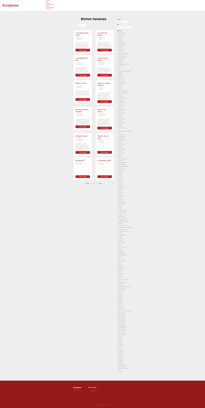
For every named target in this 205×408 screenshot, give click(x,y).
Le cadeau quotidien (122, 218)
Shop (119, 342)
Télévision (120, 353)
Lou (119, 245)
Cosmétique (121, 100)
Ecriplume (11, 5)
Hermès (120, 175)
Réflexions (120, 307)
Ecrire (119, 142)
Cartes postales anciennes (123, 90)
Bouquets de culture (50, 4)
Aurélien (120, 60)
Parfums (120, 277)
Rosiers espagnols (122, 334)
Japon (120, 197)
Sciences (120, 338)
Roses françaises (122, 321)
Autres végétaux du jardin (123, 64)
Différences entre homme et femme (124, 131)
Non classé (121, 273)
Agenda (120, 38)
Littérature (121, 238)
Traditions (120, 360)
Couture (120, 107)
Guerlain (120, 171)
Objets (120, 275)
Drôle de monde (121, 138)
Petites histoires (121, 288)
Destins (120, 126)
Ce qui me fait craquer (122, 92)
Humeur (120, 181)
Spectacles (120, 345)
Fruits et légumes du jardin (123, 166)
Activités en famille (122, 32)
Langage (120, 214)
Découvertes (121, 122)
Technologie (121, 351)
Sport (120, 347)
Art (119, 47)
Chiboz (120, 94)
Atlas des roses (121, 58)
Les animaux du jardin (122, 225)
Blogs (119, 79)
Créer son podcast (122, 113)
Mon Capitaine (121, 260)
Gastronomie (121, 168)
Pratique (120, 301)
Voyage (120, 371)
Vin (119, 370)
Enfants (120, 147)
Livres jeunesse (121, 242)
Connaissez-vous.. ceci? (123, 98)
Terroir (120, 355)
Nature (120, 270)
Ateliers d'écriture (122, 56)
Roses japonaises (122, 323)
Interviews (120, 192)
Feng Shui (120, 160)
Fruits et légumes (122, 164)
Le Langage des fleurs (122, 220)
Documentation (121, 134)
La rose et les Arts (122, 212)
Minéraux (120, 257)
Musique (120, 266)
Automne (120, 62)
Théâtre (120, 357)
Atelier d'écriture (122, 54)
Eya (119, 155)
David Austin (121, 118)
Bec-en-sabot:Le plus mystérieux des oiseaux (124, 72)
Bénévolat (120, 74)
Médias (120, 249)
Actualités (121, 34)
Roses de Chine (121, 318)
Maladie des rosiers (122, 247)
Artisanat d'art (121, 49)
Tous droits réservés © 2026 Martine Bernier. (102, 405)
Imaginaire (120, 184)
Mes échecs (121, 251)
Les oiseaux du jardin (122, 231)
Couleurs (120, 103)
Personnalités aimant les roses (124, 286)
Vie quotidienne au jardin (123, 368)
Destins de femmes (122, 127)
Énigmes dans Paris (122, 149)
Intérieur (120, 190)
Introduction (121, 195)
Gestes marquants (122, 170)
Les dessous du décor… (123, 229)
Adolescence (121, 36)
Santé (120, 336)
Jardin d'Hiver (121, 201)
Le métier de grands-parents (123, 221)
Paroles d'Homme (122, 282)
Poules (120, 299)
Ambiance (120, 40)
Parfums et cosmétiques (123, 279)
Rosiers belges (121, 331)
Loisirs (120, 244)
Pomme (120, 297)
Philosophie (121, 290)
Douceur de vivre (121, 136)
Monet (120, 262)
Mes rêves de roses (122, 255)
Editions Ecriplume (122, 144)
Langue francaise (122, 216)
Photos (120, 292)
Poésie (120, 294)
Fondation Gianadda (122, 162)
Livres (47, 6)
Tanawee (120, 349)
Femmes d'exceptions (123, 158)
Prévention (120, 303)
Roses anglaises (122, 316)
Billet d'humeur (121, 77)
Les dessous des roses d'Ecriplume (125, 227)
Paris (119, 281)
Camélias (120, 89)
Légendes (120, 223)
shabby (120, 340)
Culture (120, 116)
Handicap (120, 173)
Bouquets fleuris (122, 83)
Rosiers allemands (122, 327)
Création (120, 111)
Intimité (120, 194)
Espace (120, 151)
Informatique (121, 186)
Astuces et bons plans (122, 53)
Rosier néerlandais (122, 325)
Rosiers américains (122, 329)
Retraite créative (121, 312)
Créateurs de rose (122, 109)
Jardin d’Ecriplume (50, 7)
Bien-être (120, 76)
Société (120, 344)
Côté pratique (121, 102)
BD (119, 67)
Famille (120, 157)
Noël (119, 271)
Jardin (120, 199)
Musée (120, 264)
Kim (119, 208)
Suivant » (100, 183)
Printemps (120, 305)
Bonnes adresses (122, 81)
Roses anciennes (122, 314)
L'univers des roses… (122, 210)
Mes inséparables (122, 253)
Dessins (120, 124)
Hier (120, 177)
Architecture (121, 45)
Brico (119, 87)
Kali (119, 207)
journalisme (120, 205)
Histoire (120, 179)
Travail (120, 362)
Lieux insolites (121, 234)
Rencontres (121, 308)
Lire (120, 236)
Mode (119, 258)
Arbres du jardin (121, 43)
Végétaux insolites (122, 364)
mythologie (121, 268)
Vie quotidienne (122, 366)
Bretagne (120, 85)
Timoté (120, 358)
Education (120, 145)
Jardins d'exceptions (122, 203)
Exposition (120, 153)
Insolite (120, 188)
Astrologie (120, 51)
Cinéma (120, 96)
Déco (120, 120)
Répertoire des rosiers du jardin (124, 310)
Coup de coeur (121, 105)
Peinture (120, 284)
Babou (120, 66)
